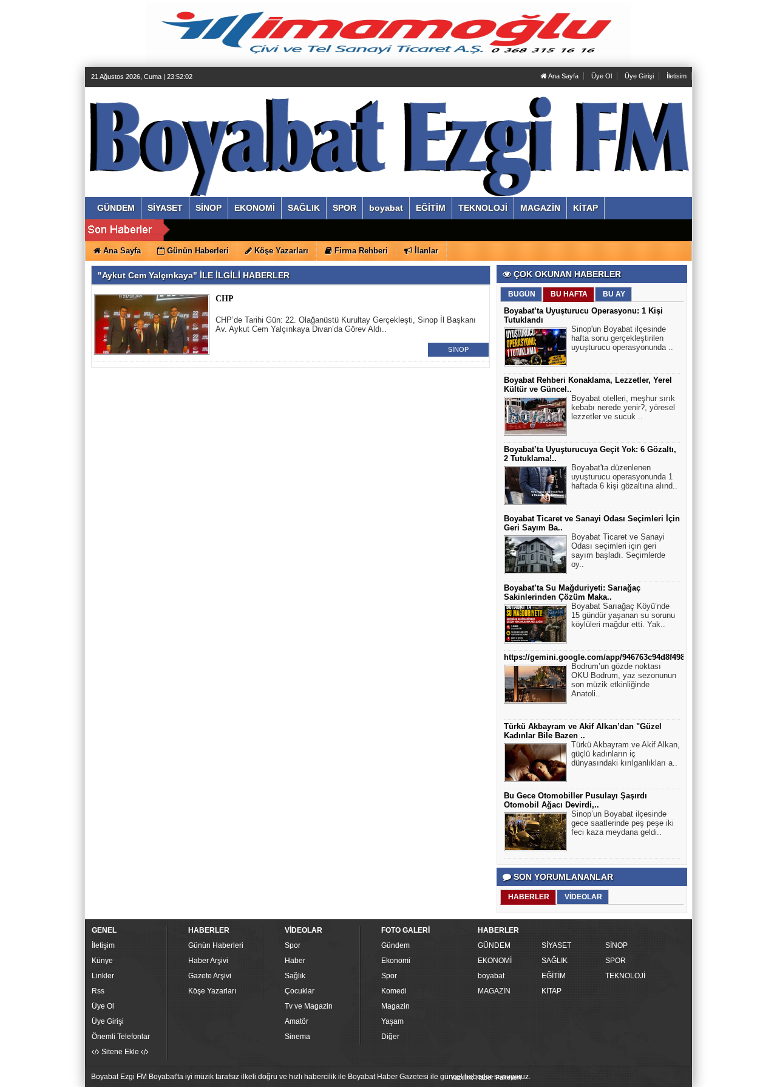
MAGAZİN (494, 991)
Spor (292, 945)
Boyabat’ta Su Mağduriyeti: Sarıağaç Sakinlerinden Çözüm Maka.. (572, 592)
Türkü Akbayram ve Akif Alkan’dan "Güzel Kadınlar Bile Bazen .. (583, 731)
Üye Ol (601, 76)
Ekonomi (395, 960)
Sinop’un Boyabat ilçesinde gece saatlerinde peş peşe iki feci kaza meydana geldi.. (622, 823)
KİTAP (551, 991)
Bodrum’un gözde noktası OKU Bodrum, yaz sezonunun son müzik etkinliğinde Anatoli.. (623, 680)
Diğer (390, 1036)
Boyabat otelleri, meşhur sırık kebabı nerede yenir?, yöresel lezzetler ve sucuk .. (623, 407)
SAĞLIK (554, 960)
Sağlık (295, 976)
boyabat (491, 976)
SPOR (615, 960)
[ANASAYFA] (223, 129)
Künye (102, 960)
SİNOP (458, 349)
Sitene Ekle (120, 1052)
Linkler (103, 976)
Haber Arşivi (208, 960)
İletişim (103, 945)
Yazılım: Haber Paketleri (485, 1077)
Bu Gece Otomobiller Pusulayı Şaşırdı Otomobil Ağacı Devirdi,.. (575, 800)
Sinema (297, 1036)
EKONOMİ (495, 960)
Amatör (296, 1021)
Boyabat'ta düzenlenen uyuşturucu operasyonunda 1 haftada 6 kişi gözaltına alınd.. (624, 476)
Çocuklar (299, 991)
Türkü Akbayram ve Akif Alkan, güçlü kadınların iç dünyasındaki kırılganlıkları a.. (625, 753)
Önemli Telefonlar (121, 1036)
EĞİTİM (553, 976)
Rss (98, 991)
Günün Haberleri (215, 945)
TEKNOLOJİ (625, 976)
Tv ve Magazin (309, 1006)
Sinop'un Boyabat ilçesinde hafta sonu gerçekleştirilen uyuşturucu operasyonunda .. (622, 338)
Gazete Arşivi (209, 976)
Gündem (395, 945)
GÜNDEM (494, 945)
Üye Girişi (639, 76)
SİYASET (556, 945)
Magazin (395, 1006)
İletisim (677, 76)
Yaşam (392, 1021)
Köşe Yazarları (212, 991)
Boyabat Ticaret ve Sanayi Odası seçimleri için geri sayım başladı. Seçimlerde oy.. (618, 550)
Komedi (394, 991)
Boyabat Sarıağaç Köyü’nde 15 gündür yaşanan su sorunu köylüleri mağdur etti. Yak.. (623, 615)
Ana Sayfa (563, 76)
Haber (295, 960)
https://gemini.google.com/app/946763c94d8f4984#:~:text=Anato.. (626, 657)
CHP (224, 298)
